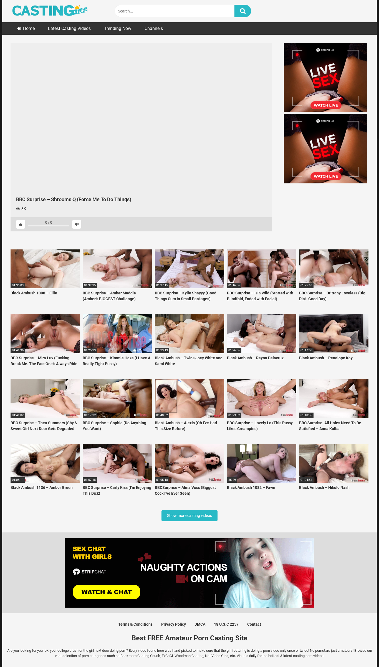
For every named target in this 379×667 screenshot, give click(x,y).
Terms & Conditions (135, 624)
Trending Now (117, 28)
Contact (254, 624)
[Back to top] (360, 650)
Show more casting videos (189, 515)
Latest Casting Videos (69, 28)
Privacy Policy (173, 624)
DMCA (199, 624)
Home (29, 28)
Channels (154, 28)
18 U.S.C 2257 (226, 624)
